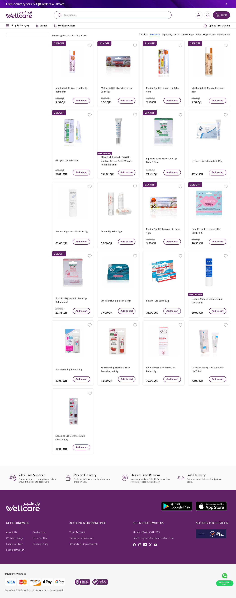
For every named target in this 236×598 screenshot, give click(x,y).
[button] (226, 3)
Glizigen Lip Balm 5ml (66, 160)
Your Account (77, 532)
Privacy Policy (40, 544)
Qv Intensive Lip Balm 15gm (116, 300)
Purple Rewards (15, 550)
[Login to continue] (90, 45)
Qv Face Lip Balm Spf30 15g (207, 161)
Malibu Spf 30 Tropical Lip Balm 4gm (163, 231)
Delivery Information (81, 538)
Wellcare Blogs (14, 538)
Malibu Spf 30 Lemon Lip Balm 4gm (162, 90)
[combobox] (113, 15)
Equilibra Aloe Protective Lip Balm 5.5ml (161, 160)
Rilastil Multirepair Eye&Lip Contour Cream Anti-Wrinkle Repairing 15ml (116, 161)
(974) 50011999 (150, 532)
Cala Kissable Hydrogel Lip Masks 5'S (206, 231)
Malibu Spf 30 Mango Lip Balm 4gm (208, 90)
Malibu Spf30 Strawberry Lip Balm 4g (116, 90)
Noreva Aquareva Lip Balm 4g (71, 231)
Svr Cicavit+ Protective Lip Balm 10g (160, 369)
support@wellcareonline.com (157, 538)
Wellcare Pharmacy (33, 590)
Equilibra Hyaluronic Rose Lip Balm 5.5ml (71, 300)
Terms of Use (40, 538)
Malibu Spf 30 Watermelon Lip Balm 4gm (71, 90)
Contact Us (38, 532)
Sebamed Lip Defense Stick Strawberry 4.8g (115, 369)
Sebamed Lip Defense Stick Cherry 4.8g (70, 437)
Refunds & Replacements (83, 544)
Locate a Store (14, 544)
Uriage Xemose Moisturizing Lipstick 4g (207, 301)
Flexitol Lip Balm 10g (157, 300)
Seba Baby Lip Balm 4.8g (68, 369)
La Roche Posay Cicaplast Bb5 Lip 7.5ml (208, 369)
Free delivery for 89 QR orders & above (35, 4)
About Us (11, 532)
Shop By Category (20, 25)
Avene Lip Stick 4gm (112, 231)
